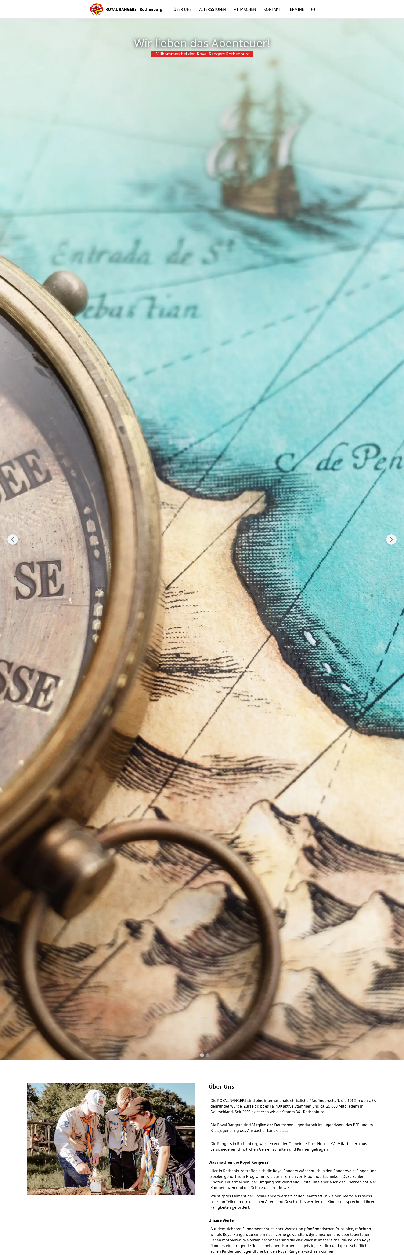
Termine (296, 9)
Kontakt (271, 9)
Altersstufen (212, 9)
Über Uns (182, 9)
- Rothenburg (133, 9)
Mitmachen (244, 9)
